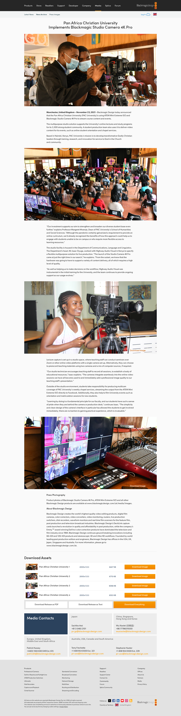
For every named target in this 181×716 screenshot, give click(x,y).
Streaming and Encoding (70, 691)
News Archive (41, 14)
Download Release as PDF (46, 604)
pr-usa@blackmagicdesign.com (88, 653)
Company (86, 5)
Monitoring (66, 678)
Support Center (105, 675)
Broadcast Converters (69, 675)
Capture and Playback (31, 687)
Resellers (49, 5)
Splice (108, 5)
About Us (141, 675)
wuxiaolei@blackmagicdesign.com (133, 631)
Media (98, 5)
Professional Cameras (31, 671)
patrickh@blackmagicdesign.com (44, 654)
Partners (140, 678)
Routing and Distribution (70, 687)
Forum (118, 5)
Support (61, 5)
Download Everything (134, 604)
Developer (73, 5)
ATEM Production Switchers (33, 678)
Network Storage (68, 681)
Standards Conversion (69, 671)
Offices (140, 671)
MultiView (65, 684)
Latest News (29, 14)
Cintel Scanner (29, 691)
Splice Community (106, 687)
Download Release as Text (90, 604)
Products (28, 5)
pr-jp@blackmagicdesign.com (87, 631)
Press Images (54, 14)
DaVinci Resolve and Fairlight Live (35, 675)
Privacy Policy (142, 684)
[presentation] (28, 70)
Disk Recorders (29, 684)
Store (38, 5)
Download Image (138, 103)
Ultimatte (27, 681)
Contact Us (103, 678)
